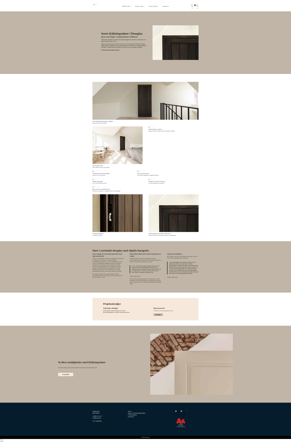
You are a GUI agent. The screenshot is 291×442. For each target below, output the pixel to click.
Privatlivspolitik (132, 415)
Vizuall (148, 437)
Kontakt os (131, 416)
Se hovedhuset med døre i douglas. (110, 50)
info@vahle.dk (96, 418)
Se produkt (65, 374)
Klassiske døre (126, 6)
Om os (130, 411)
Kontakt (158, 315)
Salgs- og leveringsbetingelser (136, 413)
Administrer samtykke (1, 440)
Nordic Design (153, 6)
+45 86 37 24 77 (97, 416)
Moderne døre (139, 6)
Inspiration (165, 6)
